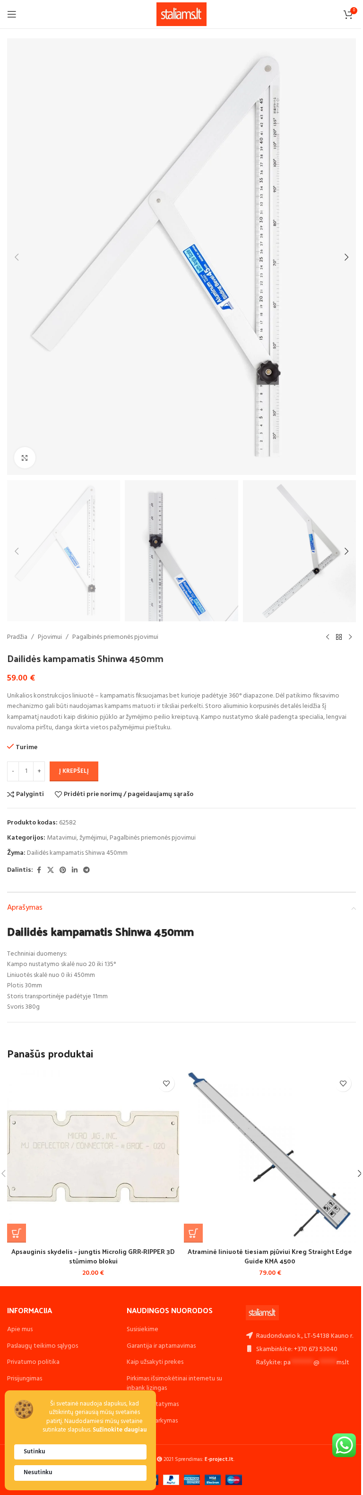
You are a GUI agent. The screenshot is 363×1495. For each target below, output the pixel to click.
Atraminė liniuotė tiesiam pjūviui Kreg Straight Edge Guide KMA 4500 (270, 1256)
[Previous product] (327, 637)
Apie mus (20, 1329)
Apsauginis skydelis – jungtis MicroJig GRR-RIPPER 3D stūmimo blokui (93, 1256)
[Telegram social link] (86, 870)
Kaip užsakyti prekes (155, 1362)
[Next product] (350, 637)
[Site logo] (181, 14)
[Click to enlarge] (24, 457)
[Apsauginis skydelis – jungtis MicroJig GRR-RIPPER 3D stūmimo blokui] (93, 1156)
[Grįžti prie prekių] (339, 637)
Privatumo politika (33, 1362)
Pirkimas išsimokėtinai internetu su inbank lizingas (174, 1383)
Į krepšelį (74, 771)
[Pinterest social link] (63, 870)
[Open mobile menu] (11, 14)
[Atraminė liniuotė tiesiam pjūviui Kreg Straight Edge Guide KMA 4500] (270, 1156)
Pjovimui (50, 637)
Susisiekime (142, 1329)
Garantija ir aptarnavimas (161, 1346)
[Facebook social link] (38, 870)
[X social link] (50, 870)
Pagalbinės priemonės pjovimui (115, 637)
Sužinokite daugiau (120, 1430)
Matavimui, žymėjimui (77, 838)
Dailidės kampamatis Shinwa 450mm (77, 853)
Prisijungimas (24, 1378)
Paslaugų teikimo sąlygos (42, 1346)
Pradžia (17, 637)
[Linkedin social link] (74, 870)
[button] (16, 257)
